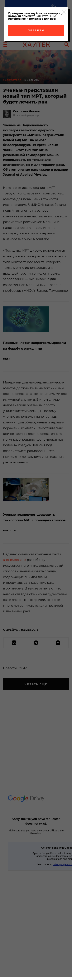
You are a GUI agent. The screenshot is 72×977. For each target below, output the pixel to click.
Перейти (36, 30)
